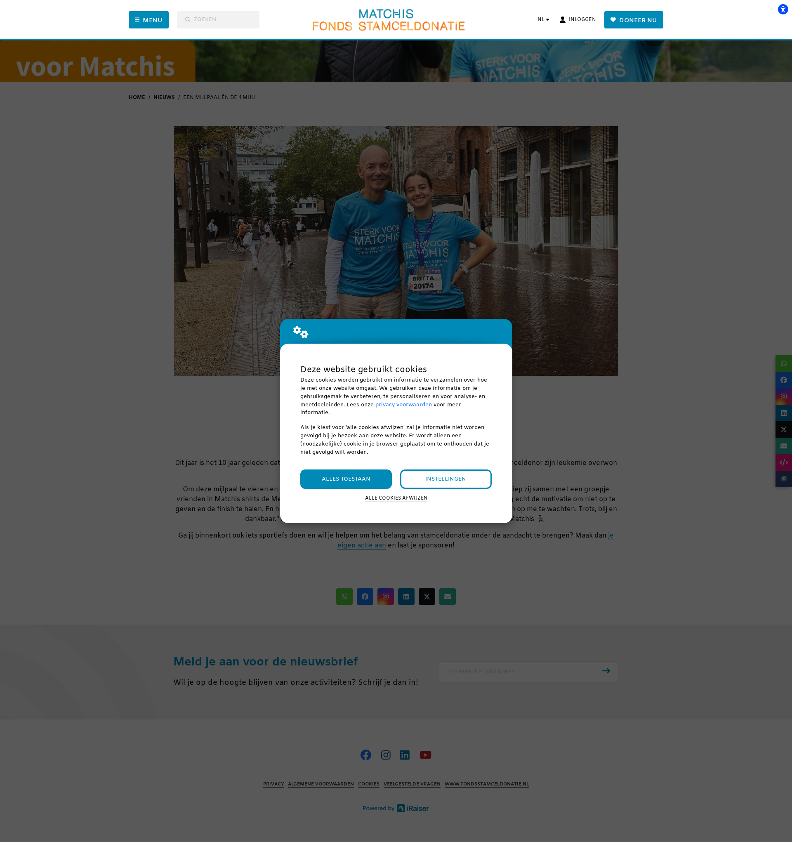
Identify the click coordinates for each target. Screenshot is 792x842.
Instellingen (445, 479)
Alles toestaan (346, 479)
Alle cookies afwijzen (396, 498)
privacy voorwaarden (403, 404)
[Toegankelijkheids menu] (783, 9)
